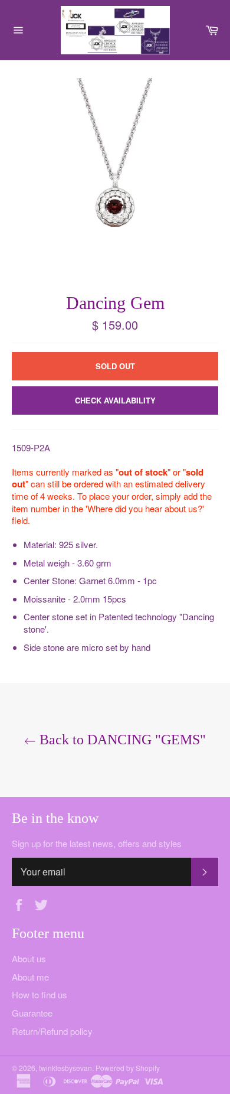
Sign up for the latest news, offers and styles (97, 843)
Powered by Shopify (128, 1068)
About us (29, 958)
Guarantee (32, 1013)
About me (30, 977)
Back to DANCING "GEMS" (121, 739)
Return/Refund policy (52, 1031)
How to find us (39, 994)
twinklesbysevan (65, 1068)
